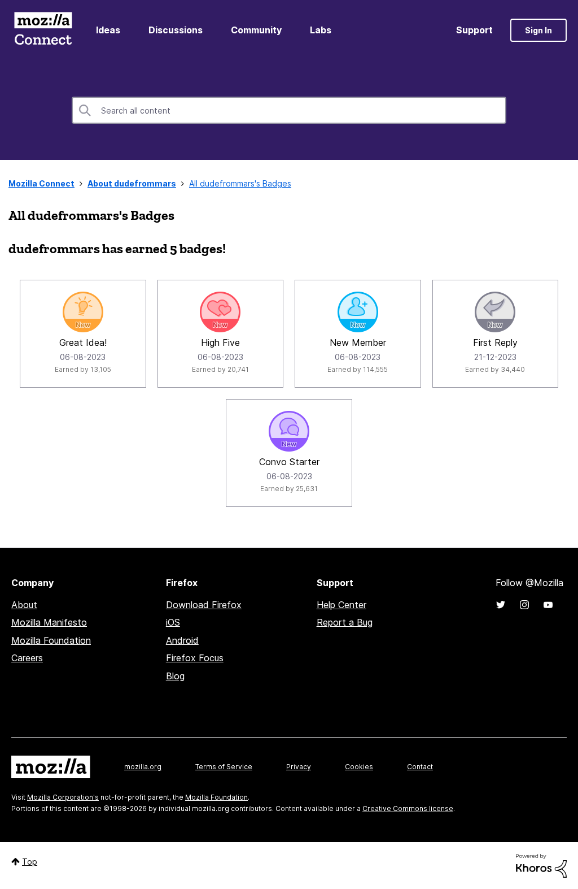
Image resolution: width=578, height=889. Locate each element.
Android (182, 640)
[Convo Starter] (289, 431)
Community (256, 30)
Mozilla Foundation (51, 640)
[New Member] (358, 312)
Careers (27, 658)
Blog (175, 676)
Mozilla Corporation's (63, 797)
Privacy (298, 766)
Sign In (538, 30)
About (24, 604)
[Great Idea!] (83, 312)
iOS (173, 622)
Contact (420, 766)
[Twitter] (501, 605)
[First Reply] (495, 312)
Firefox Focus (195, 658)
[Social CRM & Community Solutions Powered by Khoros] (541, 865)
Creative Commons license (407, 808)
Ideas (108, 30)
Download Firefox (204, 604)
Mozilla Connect (43, 30)
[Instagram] (524, 605)
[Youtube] (548, 605)
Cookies (359, 766)
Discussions (175, 30)
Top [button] (29, 861)
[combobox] (289, 110)
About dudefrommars (131, 183)
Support (474, 30)
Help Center (341, 604)
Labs (320, 30)
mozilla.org (142, 766)
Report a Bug (345, 622)
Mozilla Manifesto (49, 622)
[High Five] (220, 312)
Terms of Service (223, 766)
